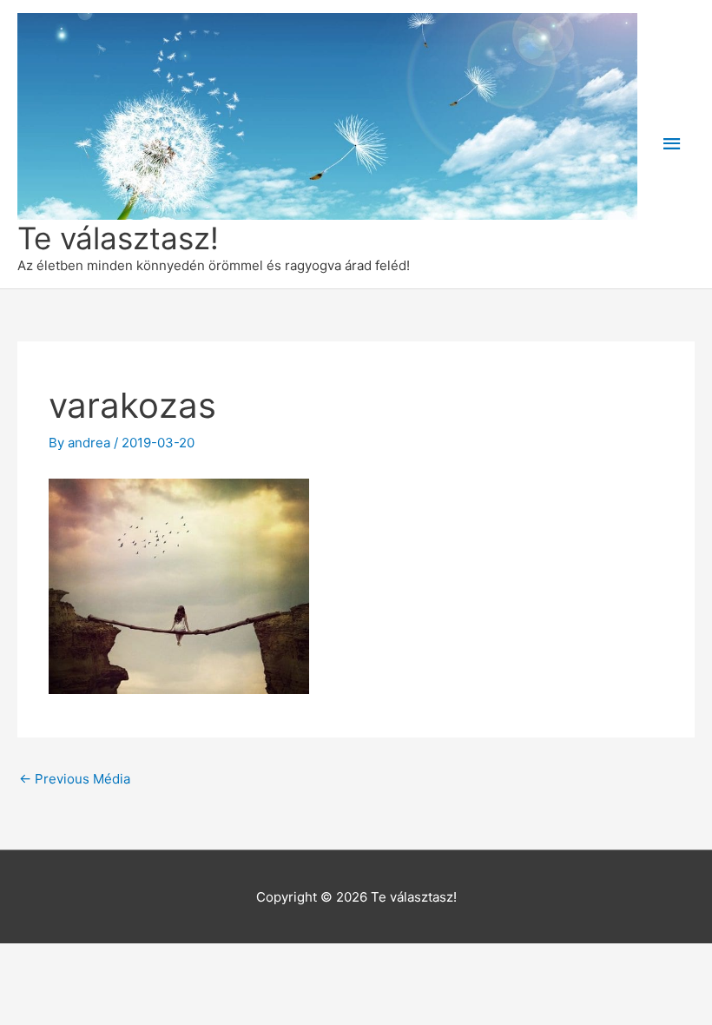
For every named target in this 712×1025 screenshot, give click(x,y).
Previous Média (74, 778)
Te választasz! (118, 238)
